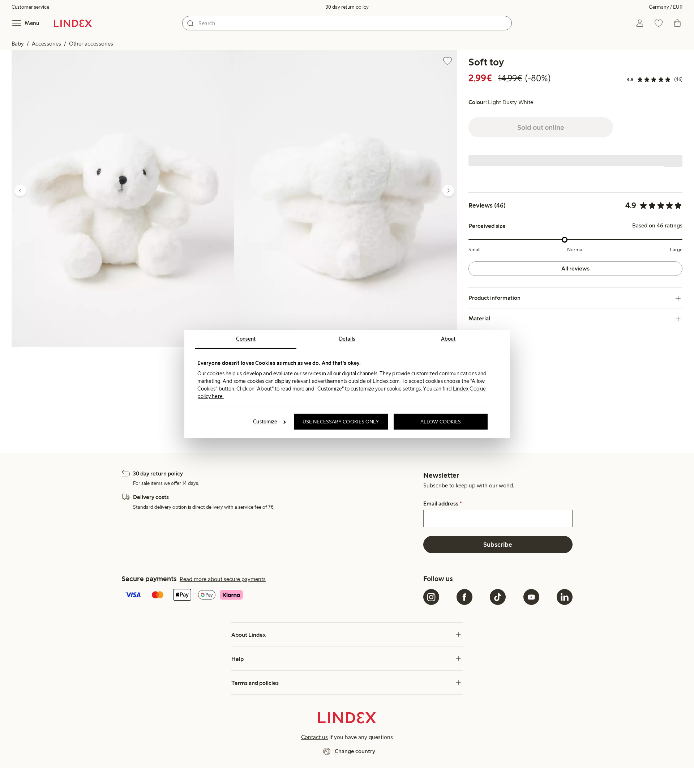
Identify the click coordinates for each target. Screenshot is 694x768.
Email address (442, 503)
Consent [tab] (246, 339)
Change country (355, 751)
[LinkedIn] (565, 597)
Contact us (314, 737)
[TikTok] (498, 597)
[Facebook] (464, 597)
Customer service (30, 7)
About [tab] (448, 339)
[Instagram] (431, 597)
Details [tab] (347, 339)
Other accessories (91, 43)
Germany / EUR (665, 7)
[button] (123, 198)
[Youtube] (531, 597)
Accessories (46, 43)
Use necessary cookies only (341, 421)
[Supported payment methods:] (270, 595)
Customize (265, 421)
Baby (18, 43)
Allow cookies (440, 421)
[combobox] (347, 23)
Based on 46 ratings (657, 226)
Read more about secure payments (223, 579)
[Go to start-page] (73, 23)
